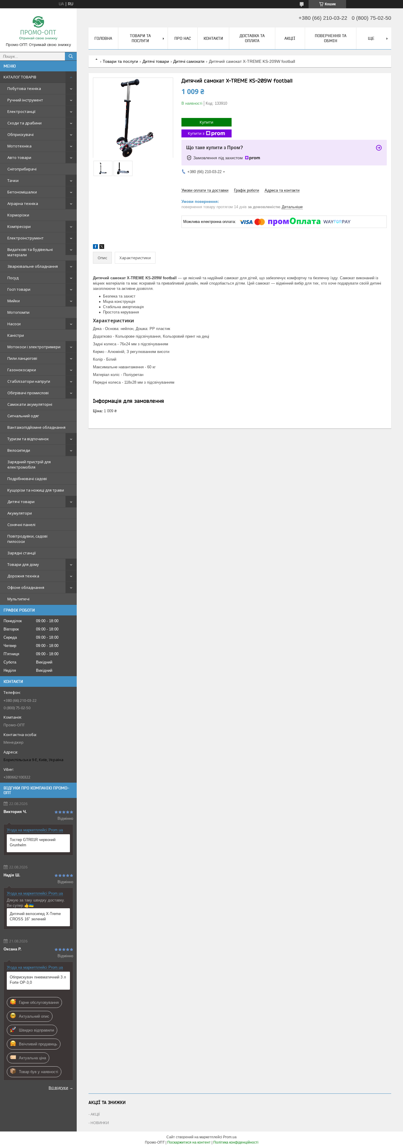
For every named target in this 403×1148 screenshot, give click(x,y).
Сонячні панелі (21, 524)
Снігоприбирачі (22, 169)
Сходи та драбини (24, 123)
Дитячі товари (21, 501)
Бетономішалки (22, 192)
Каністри (15, 335)
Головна (103, 38)
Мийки (13, 300)
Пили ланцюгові (22, 358)
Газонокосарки (21, 369)
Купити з (196, 133)
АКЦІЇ (289, 38)
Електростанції (21, 111)
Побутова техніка (24, 88)
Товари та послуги (140, 38)
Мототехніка (19, 146)
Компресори (19, 226)
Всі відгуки (58, 1087)
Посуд (13, 277)
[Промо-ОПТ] (38, 27)
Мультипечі (18, 599)
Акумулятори (19, 513)
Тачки (13, 180)
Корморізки (18, 215)
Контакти (213, 38)
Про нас (182, 38)
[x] (101, 247)
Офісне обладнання (25, 587)
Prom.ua (230, 1137)
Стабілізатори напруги (28, 381)
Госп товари (18, 289)
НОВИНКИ (100, 1122)
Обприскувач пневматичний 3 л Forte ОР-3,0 (38, 980)
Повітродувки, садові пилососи (27, 538)
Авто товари (19, 157)
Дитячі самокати (188, 61)
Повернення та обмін (330, 38)
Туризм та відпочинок (28, 438)
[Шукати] (71, 56)
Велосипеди (18, 450)
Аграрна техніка (22, 203)
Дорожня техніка (23, 576)
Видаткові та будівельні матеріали (30, 252)
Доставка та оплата (252, 38)
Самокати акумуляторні (29, 404)
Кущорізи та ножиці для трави (35, 490)
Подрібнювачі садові (27, 478)
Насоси (14, 323)
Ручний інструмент (25, 100)
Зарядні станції (21, 553)
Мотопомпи (18, 312)
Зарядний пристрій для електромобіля (29, 464)
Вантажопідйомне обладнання (36, 427)
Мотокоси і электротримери (33, 346)
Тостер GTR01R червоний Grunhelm (32, 842)
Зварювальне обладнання (32, 266)
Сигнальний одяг (23, 415)
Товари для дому (23, 564)
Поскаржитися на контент (189, 1142)
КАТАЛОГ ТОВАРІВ (20, 77)
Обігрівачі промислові (28, 392)
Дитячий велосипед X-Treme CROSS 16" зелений (35, 916)
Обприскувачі (20, 134)
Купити (206, 122)
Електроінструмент (25, 238)
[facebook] (95, 247)
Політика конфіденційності (235, 1142)
